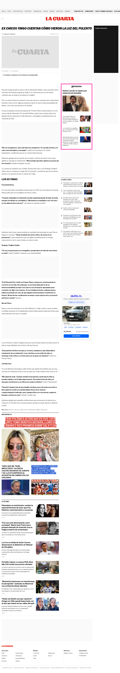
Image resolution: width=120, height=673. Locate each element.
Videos (45, 11)
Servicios (59, 11)
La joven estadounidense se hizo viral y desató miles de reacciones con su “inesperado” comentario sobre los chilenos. (17, 608)
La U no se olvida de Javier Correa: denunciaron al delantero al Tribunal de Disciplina (17, 544)
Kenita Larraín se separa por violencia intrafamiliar (75, 92)
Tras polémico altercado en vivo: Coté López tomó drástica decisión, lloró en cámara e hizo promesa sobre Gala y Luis (73, 234)
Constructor (78, 11)
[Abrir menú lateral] (2, 18)
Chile (9, 11)
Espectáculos (18, 11)
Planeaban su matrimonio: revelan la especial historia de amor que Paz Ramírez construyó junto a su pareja (17, 507)
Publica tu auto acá (76, 302)
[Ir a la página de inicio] (60, 19)
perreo (16, 410)
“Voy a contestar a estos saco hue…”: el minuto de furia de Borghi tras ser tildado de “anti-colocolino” (73, 192)
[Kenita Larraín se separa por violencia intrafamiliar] (77, 104)
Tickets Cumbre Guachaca (103, 11)
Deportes (28, 11)
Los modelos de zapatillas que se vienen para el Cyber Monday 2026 (70, 129)
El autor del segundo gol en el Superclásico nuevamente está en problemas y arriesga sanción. (16, 552)
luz (19, 410)
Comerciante (89, 11)
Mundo (52, 11)
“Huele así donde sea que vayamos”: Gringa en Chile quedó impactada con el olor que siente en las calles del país (18, 601)
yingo (22, 410)
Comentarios (14, 71)
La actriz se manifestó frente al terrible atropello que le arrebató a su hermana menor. (17, 534)
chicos (26, 410)
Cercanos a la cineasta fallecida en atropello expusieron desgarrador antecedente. (16, 514)
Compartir (6, 71)
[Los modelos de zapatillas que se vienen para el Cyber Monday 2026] (85, 130)
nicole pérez (44, 410)
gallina (38, 410)
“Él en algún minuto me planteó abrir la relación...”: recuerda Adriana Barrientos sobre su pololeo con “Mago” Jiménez (71, 120)
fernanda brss (32, 410)
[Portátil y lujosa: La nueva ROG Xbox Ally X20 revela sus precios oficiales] (47, 567)
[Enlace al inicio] (76, 86)
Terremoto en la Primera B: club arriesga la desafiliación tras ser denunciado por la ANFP (72, 217)
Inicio (4, 11)
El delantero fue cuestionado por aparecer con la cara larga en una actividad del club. (18, 590)
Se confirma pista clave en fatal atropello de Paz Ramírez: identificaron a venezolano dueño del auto (72, 225)
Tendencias (37, 11)
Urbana (67, 11)
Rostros (11, 410)
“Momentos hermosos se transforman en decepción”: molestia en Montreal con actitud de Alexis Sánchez (18, 583)
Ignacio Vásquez (9, 34)
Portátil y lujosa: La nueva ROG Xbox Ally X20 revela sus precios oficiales (17, 563)
